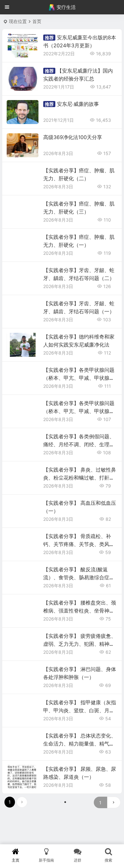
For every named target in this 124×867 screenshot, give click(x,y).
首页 (36, 21)
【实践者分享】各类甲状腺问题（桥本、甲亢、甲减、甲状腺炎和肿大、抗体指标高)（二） (78, 378)
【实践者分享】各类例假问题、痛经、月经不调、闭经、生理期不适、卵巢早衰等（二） (78, 444)
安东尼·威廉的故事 (78, 104)
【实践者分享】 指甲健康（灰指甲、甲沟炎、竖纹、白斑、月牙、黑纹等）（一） (79, 710)
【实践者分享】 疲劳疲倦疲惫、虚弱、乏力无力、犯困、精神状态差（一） (79, 644)
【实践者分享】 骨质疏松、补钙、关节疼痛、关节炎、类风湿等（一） (78, 544)
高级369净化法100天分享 (72, 137)
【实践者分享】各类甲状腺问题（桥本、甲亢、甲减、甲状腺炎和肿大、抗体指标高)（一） (78, 411)
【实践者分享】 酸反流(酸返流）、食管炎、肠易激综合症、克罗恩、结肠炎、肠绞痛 (78, 577)
